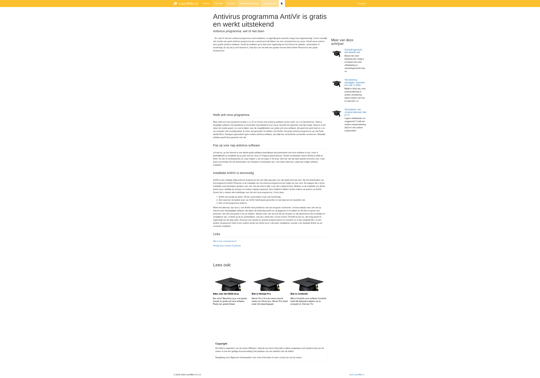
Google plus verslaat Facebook (227, 245)
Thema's (206, 3)
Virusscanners (270, 3)
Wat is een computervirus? (225, 241)
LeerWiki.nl (188, 3)
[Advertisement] (270, 82)
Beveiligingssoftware (249, 3)
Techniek (218, 3)
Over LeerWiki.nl (356, 374)
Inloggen (362, 3)
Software (231, 3)
